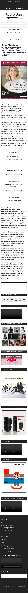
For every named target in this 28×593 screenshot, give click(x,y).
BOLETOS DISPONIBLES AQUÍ (14, 160)
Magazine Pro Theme (16, 586)
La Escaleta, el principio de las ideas (14, 16)
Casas (4, 549)
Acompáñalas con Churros (9, 528)
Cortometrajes (4, 536)
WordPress (14, 588)
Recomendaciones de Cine (7, 525)
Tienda (2, 542)
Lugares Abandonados (8, 546)
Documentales (6, 533)
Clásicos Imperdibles (7, 530)
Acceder (20, 588)
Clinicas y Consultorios (8, 551)
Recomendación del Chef (8, 527)
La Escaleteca (6, 531)
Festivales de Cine (5, 522)
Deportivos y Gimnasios (8, 548)
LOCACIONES (4, 545)
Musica (8, 278)
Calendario (3, 539)
